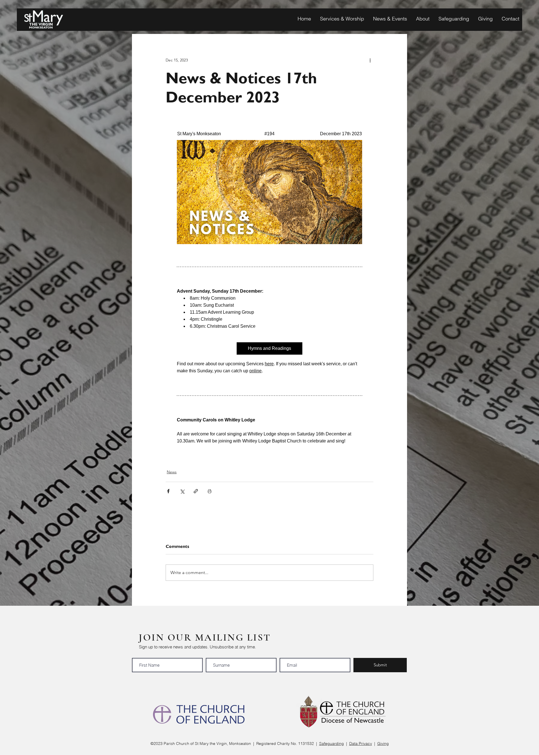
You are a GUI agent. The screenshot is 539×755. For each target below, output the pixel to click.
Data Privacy (360, 743)
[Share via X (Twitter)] (182, 491)
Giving (383, 743)
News (172, 471)
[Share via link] (195, 491)
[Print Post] (209, 491)
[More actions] (370, 60)
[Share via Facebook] (168, 491)
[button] (340, 19)
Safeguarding (331, 743)
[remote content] (269, 287)
